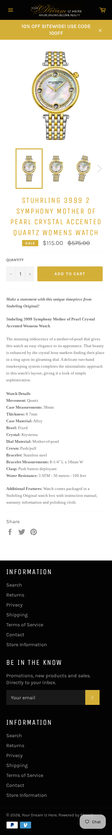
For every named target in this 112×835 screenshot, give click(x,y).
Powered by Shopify (76, 815)
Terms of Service (24, 625)
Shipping (17, 615)
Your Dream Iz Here (39, 815)
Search (14, 585)
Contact (15, 635)
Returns (15, 595)
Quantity (15, 260)
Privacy (14, 605)
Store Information (26, 644)
